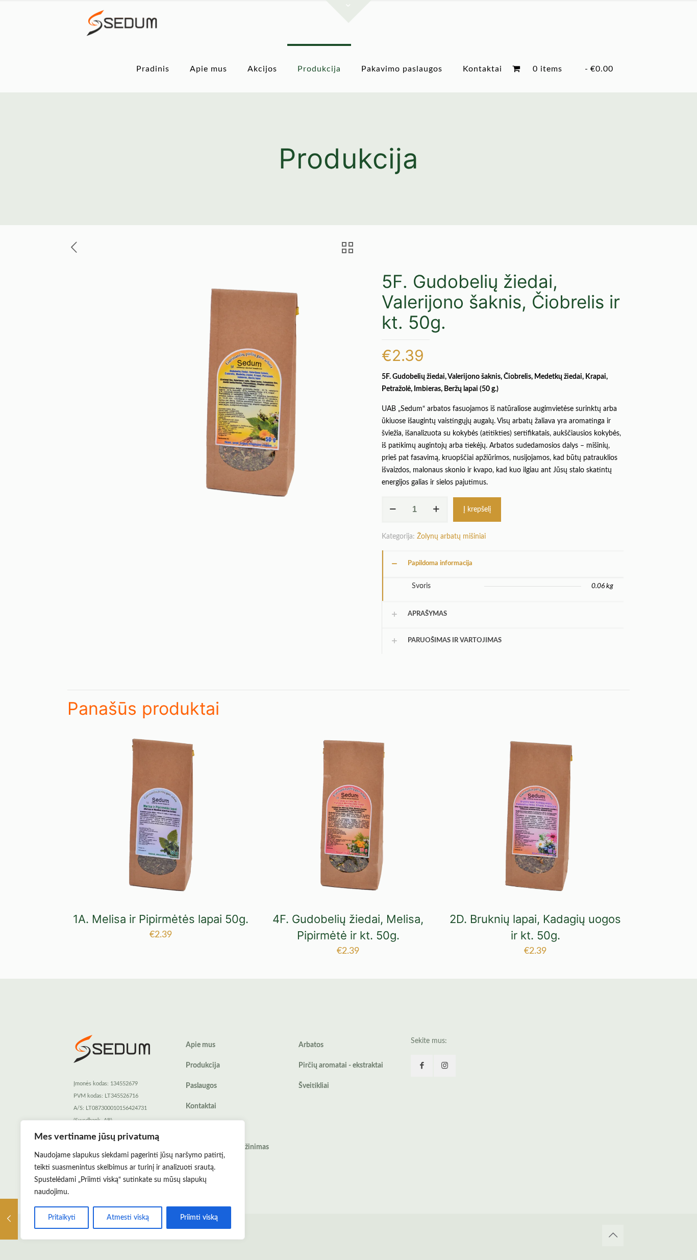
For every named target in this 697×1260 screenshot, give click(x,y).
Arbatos (310, 1045)
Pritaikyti (62, 1217)
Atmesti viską (128, 1217)
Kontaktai (201, 1106)
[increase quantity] (436, 509)
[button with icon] (422, 1066)
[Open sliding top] (348, 11)
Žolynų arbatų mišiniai (451, 536)
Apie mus (200, 1045)
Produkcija (203, 1065)
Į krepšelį (477, 509)
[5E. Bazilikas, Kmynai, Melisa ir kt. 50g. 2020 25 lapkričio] (9, 1219)
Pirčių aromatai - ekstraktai (340, 1065)
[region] (132, 1180)
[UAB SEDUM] (122, 23)
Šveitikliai (313, 1085)
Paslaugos (201, 1085)
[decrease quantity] (393, 509)
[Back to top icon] (613, 1235)
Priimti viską (199, 1217)
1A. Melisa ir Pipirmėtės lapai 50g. (160, 919)
